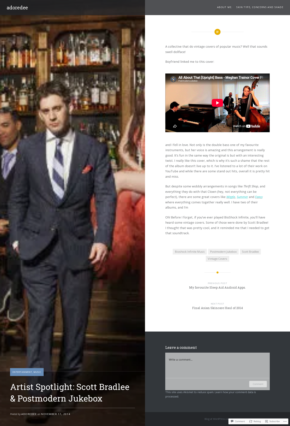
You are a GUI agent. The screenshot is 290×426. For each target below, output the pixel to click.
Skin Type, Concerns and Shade (259, 7)
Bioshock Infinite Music (190, 252)
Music (37, 371)
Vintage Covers (217, 259)
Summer (242, 197)
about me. (224, 7)
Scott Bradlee (250, 252)
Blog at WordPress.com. (217, 418)
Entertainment (22, 371)
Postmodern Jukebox (223, 252)
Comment (258, 384)
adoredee (17, 7)
